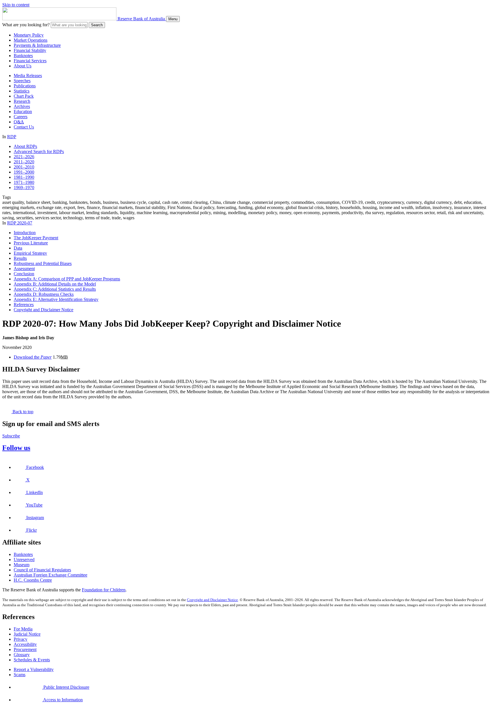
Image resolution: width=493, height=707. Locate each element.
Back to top (22, 411)
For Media (23, 628)
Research (22, 101)
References (24, 304)
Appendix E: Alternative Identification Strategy (56, 299)
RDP (11, 136)
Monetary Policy (29, 35)
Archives (22, 106)
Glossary (22, 654)
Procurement (25, 649)
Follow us (16, 447)
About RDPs (25, 146)
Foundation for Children (104, 589)
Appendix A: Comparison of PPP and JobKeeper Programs (67, 278)
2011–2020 (24, 161)
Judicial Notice (27, 634)
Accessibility (25, 644)
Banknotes (23, 55)
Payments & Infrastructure (37, 45)
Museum (21, 564)
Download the (33, 357)
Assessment (24, 268)
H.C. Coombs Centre (33, 580)
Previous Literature (31, 242)
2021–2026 (24, 156)
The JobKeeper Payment (36, 237)
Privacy (20, 639)
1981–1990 (24, 177)
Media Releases (28, 75)
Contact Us (24, 126)
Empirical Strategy (30, 253)
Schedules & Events (32, 659)
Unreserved (24, 559)
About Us (22, 65)
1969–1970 (24, 187)
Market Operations (30, 40)
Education (23, 111)
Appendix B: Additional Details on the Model (55, 284)
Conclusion (24, 273)
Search (97, 25)
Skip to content (15, 4)
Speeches (22, 80)
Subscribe (11, 435)
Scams (19, 674)
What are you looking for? (26, 24)
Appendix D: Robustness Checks (44, 294)
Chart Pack (24, 96)
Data (18, 248)
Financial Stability (30, 50)
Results (20, 258)
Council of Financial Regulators (42, 569)
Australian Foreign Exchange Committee (50, 575)
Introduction (25, 232)
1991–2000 (24, 172)
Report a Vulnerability (34, 669)
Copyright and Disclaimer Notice (43, 309)
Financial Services (30, 60)
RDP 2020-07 (19, 222)
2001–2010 (24, 166)
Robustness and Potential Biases (43, 263)
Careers (20, 116)
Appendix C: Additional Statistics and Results (55, 289)
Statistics (21, 91)
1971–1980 (24, 182)
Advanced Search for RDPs (39, 151)
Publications (25, 85)
